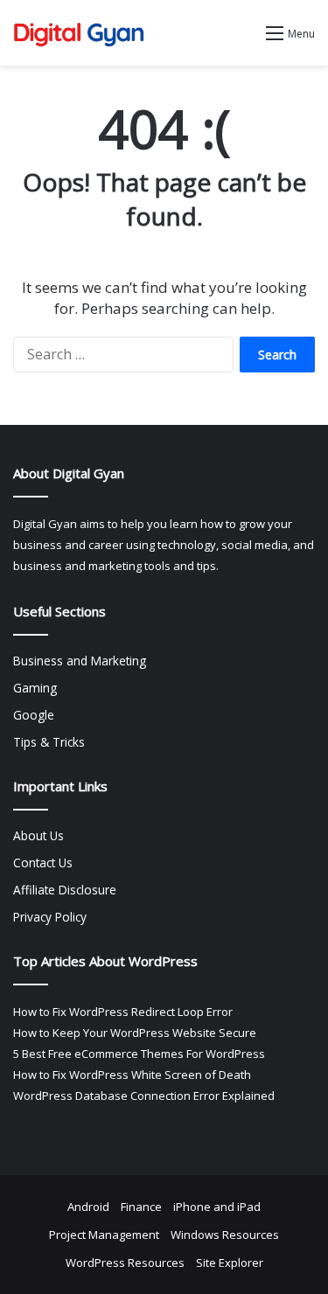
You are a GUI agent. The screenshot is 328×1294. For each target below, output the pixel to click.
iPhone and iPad (217, 1206)
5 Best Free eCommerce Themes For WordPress (139, 1053)
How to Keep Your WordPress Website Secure (134, 1032)
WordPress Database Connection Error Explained (144, 1095)
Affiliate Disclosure (64, 889)
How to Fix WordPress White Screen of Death (132, 1074)
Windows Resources (225, 1234)
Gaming (35, 687)
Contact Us (43, 862)
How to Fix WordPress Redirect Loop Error (123, 1011)
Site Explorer (229, 1262)
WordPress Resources (125, 1262)
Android (88, 1206)
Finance (141, 1206)
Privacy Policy (50, 916)
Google (33, 714)
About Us (38, 835)
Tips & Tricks (49, 742)
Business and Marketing (79, 660)
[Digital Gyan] (78, 32)
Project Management (104, 1234)
